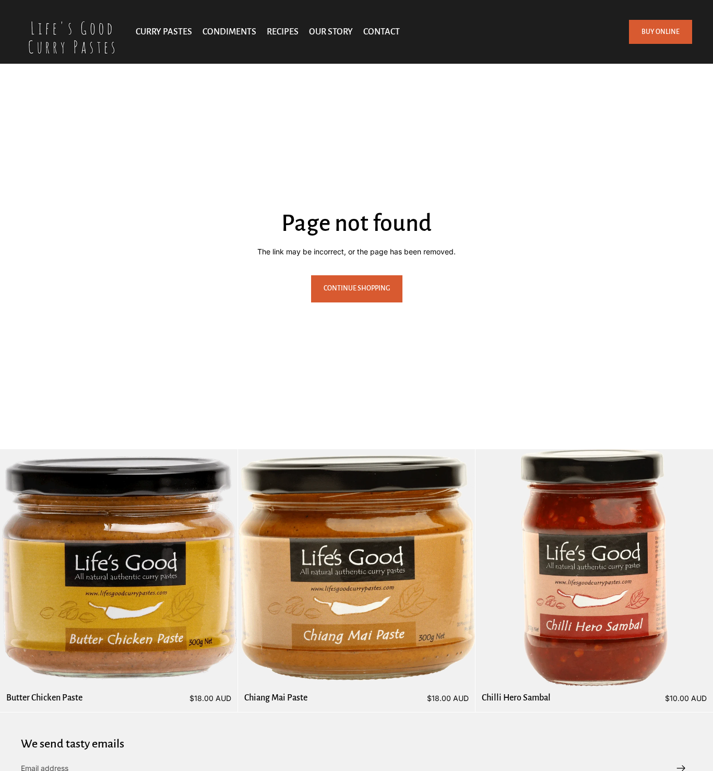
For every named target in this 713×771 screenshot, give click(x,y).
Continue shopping (357, 288)
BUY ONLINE (660, 32)
